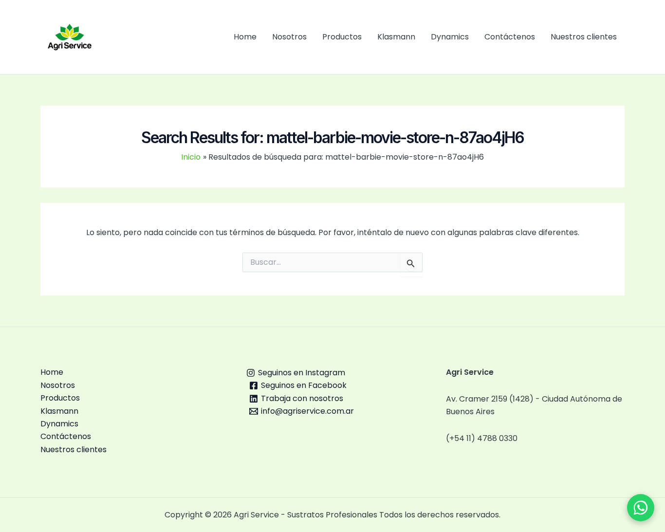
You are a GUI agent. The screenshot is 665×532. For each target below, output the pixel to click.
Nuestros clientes (584, 36)
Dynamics (450, 36)
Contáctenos (509, 36)
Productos (342, 36)
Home (245, 36)
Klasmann (396, 36)
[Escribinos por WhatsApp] (640, 507)
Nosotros (289, 36)
